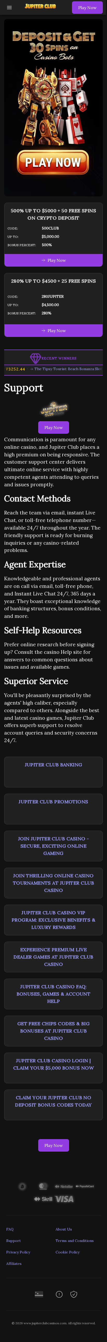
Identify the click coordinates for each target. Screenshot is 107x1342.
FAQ (10, 1229)
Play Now (87, 7)
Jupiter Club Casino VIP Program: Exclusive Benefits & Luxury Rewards (53, 920)
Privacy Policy (18, 1252)
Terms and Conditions (75, 1240)
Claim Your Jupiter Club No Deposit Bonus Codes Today (53, 1101)
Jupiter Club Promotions (53, 802)
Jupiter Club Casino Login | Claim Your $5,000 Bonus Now (53, 1064)
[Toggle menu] (9, 7)
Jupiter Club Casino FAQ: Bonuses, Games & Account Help (54, 994)
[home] (43, 11)
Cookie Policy (67, 1252)
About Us (64, 1229)
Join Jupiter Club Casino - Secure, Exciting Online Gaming (53, 846)
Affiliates (14, 1263)
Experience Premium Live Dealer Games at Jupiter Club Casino (53, 957)
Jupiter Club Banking (53, 765)
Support (13, 1240)
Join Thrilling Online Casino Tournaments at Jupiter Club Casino (53, 883)
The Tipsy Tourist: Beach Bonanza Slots (62, 368)
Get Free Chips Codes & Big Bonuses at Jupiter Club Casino (53, 1031)
